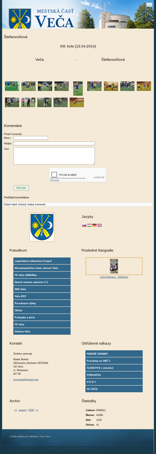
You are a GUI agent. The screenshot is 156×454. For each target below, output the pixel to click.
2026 (31, 410)
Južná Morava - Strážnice (114, 277)
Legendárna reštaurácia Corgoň (33, 261)
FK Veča (19, 324)
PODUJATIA (94, 375)
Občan (18, 310)
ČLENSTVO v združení (100, 368)
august (22, 410)
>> (36, 410)
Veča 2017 (20, 296)
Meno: (7, 137)
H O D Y (91, 382)
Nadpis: (8, 143)
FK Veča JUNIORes (26, 275)
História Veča (22, 331)
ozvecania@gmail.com (25, 379)
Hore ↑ (48, 436)
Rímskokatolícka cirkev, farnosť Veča (36, 268)
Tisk (42, 436)
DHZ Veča (20, 289)
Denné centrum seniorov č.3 (31, 282)
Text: (7, 149)
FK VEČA (92, 389)
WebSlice (33, 436)
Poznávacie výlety (25, 303)
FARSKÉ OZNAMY (97, 353)
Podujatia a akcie (25, 317)
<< (15, 410)
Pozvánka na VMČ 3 (98, 360)
